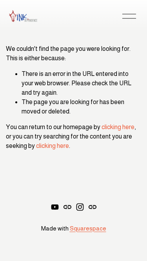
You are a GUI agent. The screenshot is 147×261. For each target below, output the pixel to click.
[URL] (67, 207)
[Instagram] (80, 207)
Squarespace (88, 228)
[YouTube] (55, 207)
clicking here (118, 127)
